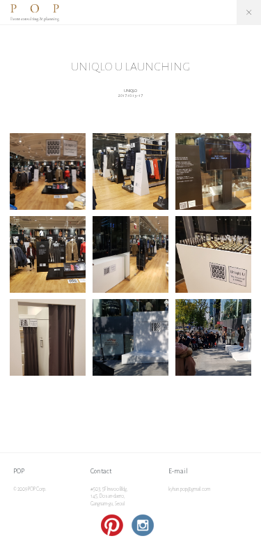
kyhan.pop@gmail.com (189, 489)
